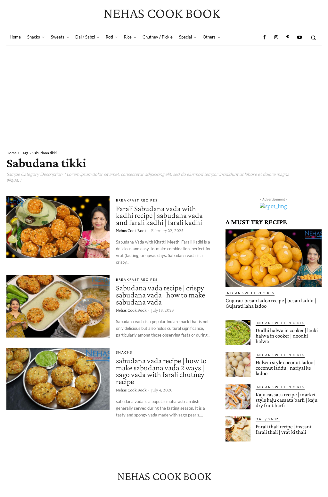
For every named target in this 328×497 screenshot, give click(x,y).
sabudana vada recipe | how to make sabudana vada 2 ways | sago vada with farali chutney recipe (161, 371)
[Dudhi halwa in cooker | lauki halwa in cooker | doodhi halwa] (238, 332)
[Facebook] (264, 37)
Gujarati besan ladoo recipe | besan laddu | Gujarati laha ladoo (271, 303)
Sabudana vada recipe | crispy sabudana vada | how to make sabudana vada (160, 294)
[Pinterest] (287, 37)
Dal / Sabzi (268, 419)
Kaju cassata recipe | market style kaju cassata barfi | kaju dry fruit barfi (286, 399)
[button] (313, 37)
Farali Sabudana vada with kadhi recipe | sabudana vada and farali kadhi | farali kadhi (159, 215)
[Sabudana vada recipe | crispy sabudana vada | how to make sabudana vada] (58, 306)
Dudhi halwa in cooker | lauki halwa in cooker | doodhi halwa (287, 335)
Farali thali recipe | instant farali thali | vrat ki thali (284, 429)
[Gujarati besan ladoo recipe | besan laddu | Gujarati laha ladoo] (274, 258)
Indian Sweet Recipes (250, 293)
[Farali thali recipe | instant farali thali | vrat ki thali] (238, 428)
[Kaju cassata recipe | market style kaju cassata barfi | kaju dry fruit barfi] (238, 396)
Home (11, 152)
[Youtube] (299, 37)
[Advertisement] (164, 94)
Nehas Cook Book (131, 230)
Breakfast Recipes (137, 200)
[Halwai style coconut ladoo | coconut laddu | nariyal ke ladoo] (238, 364)
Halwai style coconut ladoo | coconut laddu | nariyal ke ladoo (286, 367)
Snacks (124, 352)
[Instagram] (276, 37)
